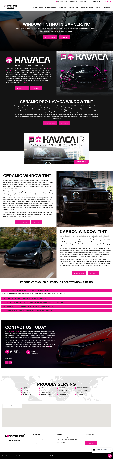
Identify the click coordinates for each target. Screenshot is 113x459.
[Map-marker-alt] (110, 1)
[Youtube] (107, 1)
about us (24, 82)
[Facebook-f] (102, 1)
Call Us (34, 352)
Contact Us (107, 7)
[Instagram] (105, 1)
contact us (49, 346)
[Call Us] (28, 352)
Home (32, 7)
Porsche (83, 7)
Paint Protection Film (40, 7)
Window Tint (71, 7)
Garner (10, 70)
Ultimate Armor (62, 7)
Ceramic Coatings (51, 7)
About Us (98, 7)
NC (13, 70)
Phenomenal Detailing (13, 331)
